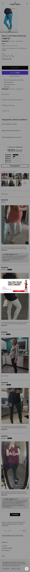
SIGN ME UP (18, 291)
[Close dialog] (29, 279)
